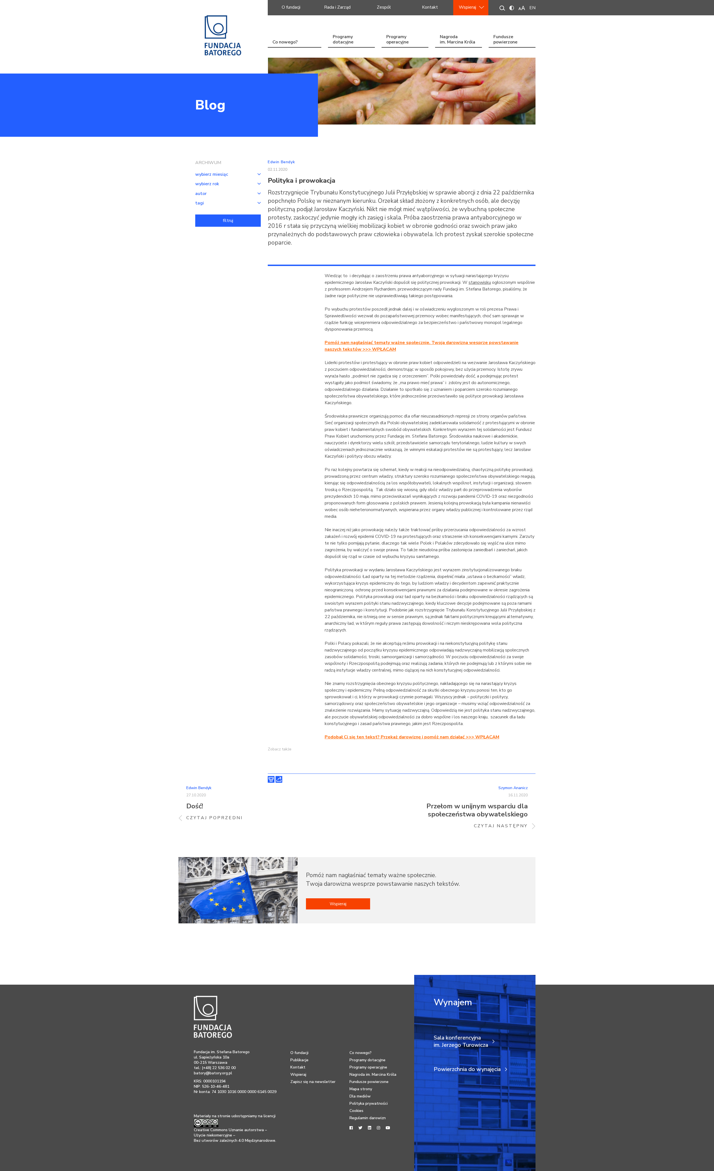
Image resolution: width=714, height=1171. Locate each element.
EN (532, 8)
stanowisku (480, 282)
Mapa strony (360, 1089)
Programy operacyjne (397, 40)
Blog (210, 105)
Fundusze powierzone (505, 40)
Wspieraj (467, 7)
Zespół (384, 7)
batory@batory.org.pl (213, 1073)
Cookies (356, 1110)
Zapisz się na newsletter (313, 1081)
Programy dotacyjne (343, 40)
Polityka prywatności (368, 1103)
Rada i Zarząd (337, 7)
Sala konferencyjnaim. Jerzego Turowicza (461, 1041)
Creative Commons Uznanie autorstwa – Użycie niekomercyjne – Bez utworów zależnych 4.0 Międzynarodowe (234, 1135)
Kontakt (430, 7)
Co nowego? (285, 42)
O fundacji (291, 7)
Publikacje (299, 1060)
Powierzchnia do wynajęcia (467, 1069)
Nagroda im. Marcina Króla (457, 40)
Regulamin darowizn (367, 1118)
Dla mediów (360, 1096)
